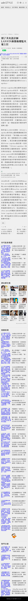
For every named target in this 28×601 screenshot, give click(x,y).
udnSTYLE (4, 34)
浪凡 (3, 223)
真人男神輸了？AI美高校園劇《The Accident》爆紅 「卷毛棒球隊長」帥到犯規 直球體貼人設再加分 (19, 258)
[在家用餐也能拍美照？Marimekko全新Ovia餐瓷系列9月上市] (6, 503)
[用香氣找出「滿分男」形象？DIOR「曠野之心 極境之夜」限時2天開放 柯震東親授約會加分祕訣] (6, 386)
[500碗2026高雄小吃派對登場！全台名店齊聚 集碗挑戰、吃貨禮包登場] (6, 444)
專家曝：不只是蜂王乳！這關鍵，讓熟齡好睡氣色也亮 (4, 293)
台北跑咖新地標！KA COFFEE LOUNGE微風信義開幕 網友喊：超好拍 (19, 454)
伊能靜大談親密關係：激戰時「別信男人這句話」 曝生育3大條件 (19, 486)
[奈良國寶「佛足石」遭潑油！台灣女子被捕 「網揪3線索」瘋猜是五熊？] (6, 549)
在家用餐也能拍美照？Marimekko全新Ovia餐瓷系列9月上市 (19, 503)
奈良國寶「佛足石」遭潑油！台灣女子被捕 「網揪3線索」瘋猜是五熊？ (19, 550)
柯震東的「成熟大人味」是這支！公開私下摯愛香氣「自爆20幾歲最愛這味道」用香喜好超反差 (19, 413)
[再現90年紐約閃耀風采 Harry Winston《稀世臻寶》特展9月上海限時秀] (6, 461)
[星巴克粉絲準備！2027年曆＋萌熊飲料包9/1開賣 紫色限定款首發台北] (6, 428)
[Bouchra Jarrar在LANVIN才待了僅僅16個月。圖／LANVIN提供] (14, 54)
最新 (2, 7)
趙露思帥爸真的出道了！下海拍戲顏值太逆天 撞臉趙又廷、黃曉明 (19, 558)
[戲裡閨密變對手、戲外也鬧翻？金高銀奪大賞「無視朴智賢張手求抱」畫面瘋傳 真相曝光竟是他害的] (6, 583)
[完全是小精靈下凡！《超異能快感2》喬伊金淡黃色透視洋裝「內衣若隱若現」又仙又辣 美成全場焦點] (6, 478)
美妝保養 (22, 7)
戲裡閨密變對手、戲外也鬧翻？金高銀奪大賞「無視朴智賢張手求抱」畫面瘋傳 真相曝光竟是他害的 (19, 585)
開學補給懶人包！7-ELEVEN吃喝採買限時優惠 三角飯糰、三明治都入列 (19, 403)
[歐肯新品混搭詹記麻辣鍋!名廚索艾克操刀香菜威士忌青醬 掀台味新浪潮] (6, 528)
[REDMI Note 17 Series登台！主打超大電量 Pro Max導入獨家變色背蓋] (6, 394)
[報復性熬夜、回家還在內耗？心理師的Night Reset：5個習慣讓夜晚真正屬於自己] (6, 344)
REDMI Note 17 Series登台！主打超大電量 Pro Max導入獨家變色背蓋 (19, 395)
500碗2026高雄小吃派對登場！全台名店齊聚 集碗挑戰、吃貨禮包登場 (20, 445)
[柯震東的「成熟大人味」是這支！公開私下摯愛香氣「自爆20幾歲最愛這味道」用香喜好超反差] (6, 411)
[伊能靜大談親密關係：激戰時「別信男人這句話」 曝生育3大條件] (6, 486)
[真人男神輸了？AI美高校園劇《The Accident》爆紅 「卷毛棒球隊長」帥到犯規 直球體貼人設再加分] (6, 256)
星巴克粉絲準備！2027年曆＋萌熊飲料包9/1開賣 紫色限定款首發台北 (19, 429)
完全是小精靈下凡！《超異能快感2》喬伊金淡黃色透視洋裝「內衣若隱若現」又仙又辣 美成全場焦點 (19, 480)
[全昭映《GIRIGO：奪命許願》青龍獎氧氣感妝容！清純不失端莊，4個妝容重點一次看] (6, 520)
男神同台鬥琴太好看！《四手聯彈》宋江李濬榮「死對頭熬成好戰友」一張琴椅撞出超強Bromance (19, 513)
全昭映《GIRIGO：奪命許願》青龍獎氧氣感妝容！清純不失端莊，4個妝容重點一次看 (19, 521)
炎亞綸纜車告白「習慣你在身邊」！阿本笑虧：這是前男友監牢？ (19, 495)
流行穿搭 (15, 7)
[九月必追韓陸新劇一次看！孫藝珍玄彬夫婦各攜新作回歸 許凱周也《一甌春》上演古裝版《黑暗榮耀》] (6, 273)
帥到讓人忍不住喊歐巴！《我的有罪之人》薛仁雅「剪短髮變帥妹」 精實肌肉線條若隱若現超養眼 (22, 318)
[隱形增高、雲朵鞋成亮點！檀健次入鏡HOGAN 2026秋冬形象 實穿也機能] (6, 419)
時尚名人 (8, 7)
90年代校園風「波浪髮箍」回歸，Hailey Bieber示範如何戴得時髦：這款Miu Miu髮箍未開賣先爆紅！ (19, 379)
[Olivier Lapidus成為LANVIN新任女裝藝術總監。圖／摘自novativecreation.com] (14, 171)
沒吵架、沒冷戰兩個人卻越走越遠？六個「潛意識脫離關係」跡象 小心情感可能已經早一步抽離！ (19, 438)
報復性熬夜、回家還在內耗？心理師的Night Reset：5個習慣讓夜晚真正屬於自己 (19, 345)
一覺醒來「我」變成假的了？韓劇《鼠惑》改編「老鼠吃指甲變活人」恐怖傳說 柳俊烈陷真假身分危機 (13, 318)
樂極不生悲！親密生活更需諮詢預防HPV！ (4, 318)
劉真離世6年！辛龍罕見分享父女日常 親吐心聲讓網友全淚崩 (19, 574)
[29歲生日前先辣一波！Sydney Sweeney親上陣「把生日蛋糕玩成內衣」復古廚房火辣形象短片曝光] (6, 248)
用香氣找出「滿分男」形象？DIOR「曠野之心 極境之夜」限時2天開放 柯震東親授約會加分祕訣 (19, 388)
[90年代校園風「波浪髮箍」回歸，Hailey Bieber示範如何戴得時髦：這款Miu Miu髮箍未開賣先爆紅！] (6, 377)
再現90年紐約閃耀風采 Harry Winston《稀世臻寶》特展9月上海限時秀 (19, 462)
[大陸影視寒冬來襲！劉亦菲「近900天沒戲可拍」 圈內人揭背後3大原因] (6, 566)
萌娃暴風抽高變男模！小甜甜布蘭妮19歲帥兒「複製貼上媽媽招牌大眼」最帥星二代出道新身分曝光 (13, 306)
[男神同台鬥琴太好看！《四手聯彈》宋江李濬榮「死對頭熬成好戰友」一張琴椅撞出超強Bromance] (6, 511)
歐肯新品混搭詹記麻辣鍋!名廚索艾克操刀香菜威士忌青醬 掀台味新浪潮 (19, 529)
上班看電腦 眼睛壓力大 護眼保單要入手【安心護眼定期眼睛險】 (22, 306)
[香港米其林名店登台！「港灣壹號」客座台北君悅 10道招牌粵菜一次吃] (6, 469)
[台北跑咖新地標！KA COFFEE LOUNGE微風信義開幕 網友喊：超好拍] (6, 453)
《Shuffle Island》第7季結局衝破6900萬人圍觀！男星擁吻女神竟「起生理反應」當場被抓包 (19, 593)
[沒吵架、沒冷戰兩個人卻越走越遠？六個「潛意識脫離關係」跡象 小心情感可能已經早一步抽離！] (6, 436)
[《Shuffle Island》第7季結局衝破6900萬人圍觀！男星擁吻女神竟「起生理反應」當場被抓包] (6, 591)
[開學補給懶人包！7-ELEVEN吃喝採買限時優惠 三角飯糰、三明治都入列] (6, 402)
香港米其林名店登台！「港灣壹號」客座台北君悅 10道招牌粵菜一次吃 (19, 470)
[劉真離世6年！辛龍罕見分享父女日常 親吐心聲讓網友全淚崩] (6, 574)
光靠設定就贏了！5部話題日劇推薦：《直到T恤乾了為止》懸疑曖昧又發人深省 (19, 266)
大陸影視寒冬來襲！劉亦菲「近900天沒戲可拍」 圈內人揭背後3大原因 (19, 567)
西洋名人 (17, 34)
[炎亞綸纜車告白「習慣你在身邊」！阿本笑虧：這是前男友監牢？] (6, 495)
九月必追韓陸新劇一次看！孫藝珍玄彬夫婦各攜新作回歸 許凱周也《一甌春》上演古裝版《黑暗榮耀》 (19, 275)
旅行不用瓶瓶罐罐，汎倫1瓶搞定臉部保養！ (5, 306)
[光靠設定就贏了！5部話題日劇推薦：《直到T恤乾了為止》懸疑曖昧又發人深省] (6, 265)
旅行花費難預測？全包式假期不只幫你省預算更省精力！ (22, 293)
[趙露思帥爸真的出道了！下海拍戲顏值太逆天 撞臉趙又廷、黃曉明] (6, 558)
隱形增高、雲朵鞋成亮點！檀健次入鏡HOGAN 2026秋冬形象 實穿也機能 (14, 293)
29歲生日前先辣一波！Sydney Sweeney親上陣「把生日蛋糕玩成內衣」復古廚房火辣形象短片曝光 (19, 250)
